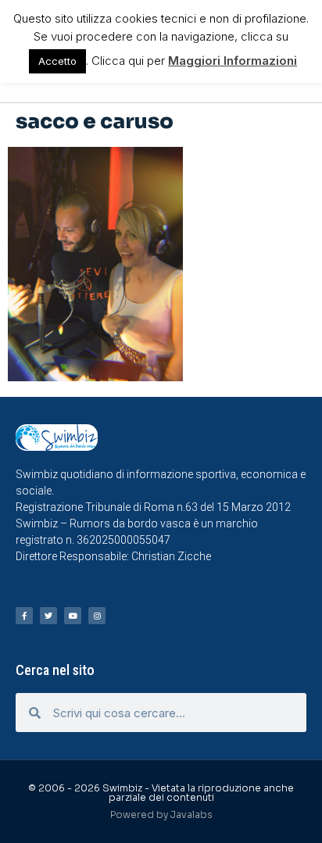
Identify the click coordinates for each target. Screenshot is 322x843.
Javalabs (191, 814)
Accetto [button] (57, 61)
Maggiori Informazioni (232, 60)
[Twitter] (48, 615)
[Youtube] (72, 615)
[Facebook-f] (24, 615)
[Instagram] (97, 615)
